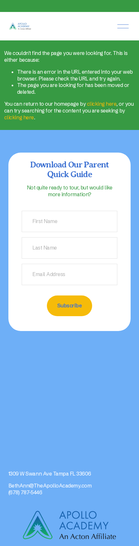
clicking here (102, 104)
